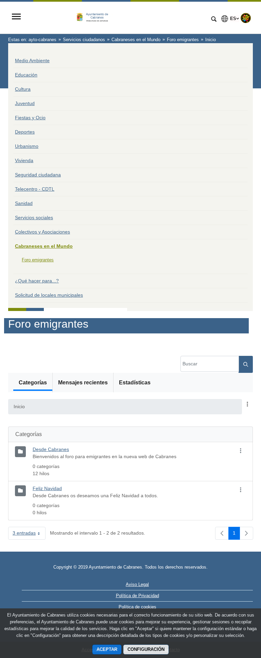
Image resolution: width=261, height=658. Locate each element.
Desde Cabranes (51, 449)
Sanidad (24, 203)
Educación (26, 74)
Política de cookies (137, 606)
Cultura (23, 89)
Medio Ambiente (32, 60)
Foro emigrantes (38, 259)
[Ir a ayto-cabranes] (115, 17)
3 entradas (29, 534)
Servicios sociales (34, 217)
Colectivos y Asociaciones (42, 232)
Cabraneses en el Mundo (44, 246)
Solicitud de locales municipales (49, 295)
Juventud (25, 103)
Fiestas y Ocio (30, 117)
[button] (247, 404)
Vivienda (24, 160)
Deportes (25, 132)
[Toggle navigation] (16, 17)
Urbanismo (26, 146)
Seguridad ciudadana (38, 174)
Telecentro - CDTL (34, 189)
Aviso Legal (137, 584)
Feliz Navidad (47, 488)
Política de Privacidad (137, 595)
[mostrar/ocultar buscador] (214, 19)
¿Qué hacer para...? (37, 280)
